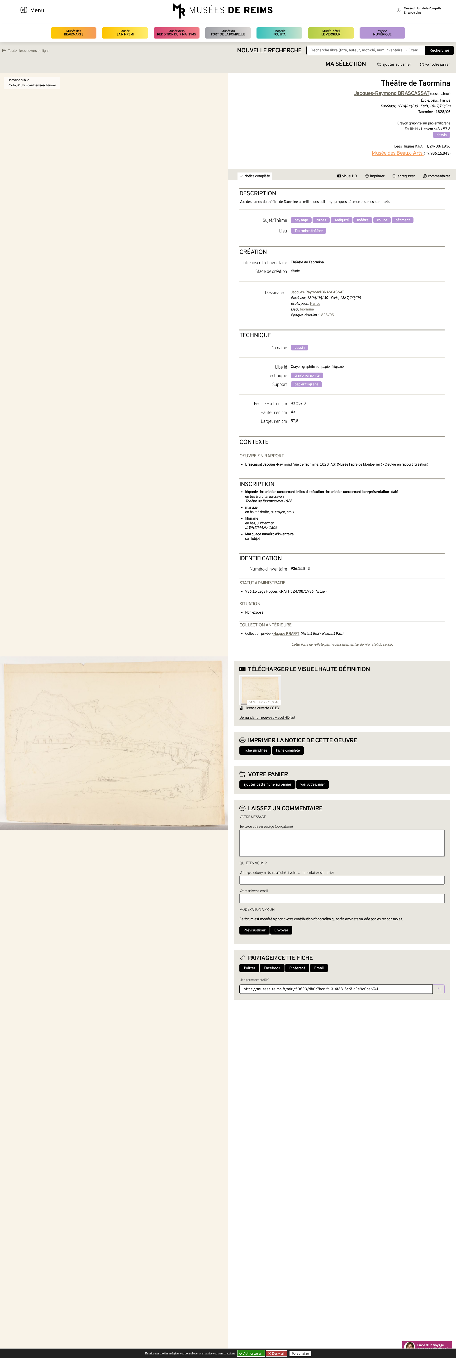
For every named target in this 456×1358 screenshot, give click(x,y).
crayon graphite (306, 375)
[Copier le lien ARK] (439, 989)
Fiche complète (288, 750)
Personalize (300, 1353)
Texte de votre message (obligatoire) (266, 826)
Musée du (228, 33)
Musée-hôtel (330, 33)
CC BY (274, 708)
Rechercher (439, 50)
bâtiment (402, 220)
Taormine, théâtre (308, 231)
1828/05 (326, 315)
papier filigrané (306, 384)
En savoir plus (412, 13)
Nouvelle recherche (269, 51)
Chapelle (279, 33)
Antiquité (341, 220)
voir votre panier (437, 64)
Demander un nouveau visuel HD (264, 717)
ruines (321, 220)
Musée (125, 33)
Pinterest (297, 968)
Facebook (272, 968)
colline (382, 220)
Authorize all (252, 1353)
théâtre (362, 220)
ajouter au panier (396, 64)
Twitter (249, 968)
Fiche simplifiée (255, 750)
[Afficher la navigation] (23, 10)
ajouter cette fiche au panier (267, 784)
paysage (301, 220)
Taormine (306, 309)
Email (319, 968)
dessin (441, 135)
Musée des (74, 33)
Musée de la (176, 33)
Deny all (277, 1353)
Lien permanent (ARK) (254, 980)
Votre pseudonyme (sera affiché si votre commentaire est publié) (286, 873)
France (315, 303)
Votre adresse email (253, 891)
